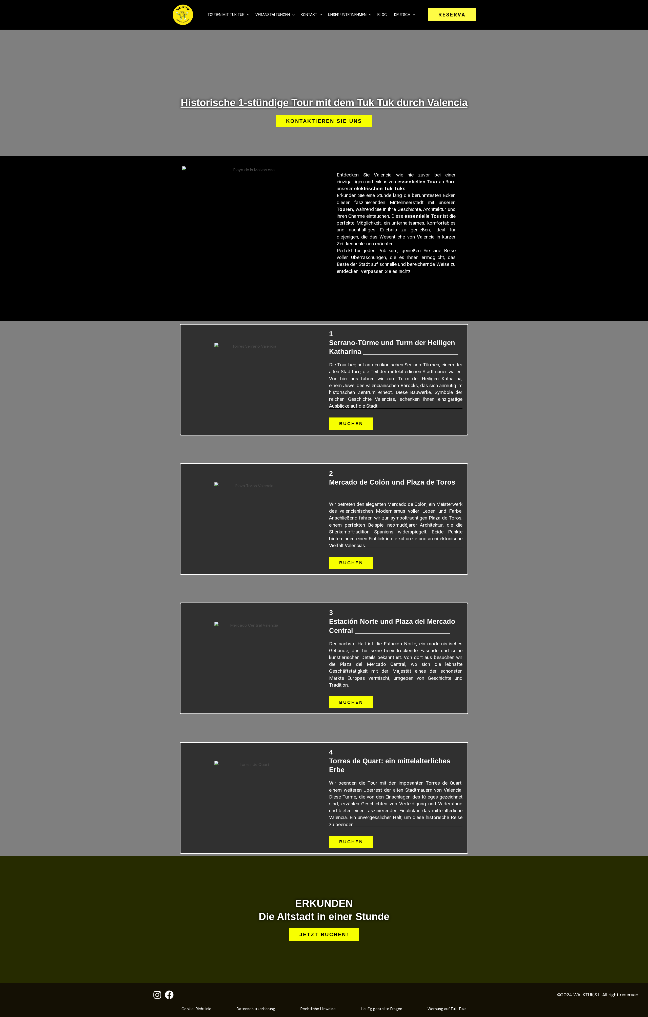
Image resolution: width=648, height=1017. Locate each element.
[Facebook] (169, 994)
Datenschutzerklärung (256, 1008)
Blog (382, 14)
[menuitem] (404, 15)
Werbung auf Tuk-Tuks (447, 1008)
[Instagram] (157, 994)
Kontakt (309, 14)
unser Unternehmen (347, 14)
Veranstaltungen (272, 14)
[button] (247, 14)
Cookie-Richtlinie (196, 1008)
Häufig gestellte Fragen (381, 1008)
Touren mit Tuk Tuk (226, 14)
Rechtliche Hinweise (318, 1008)
